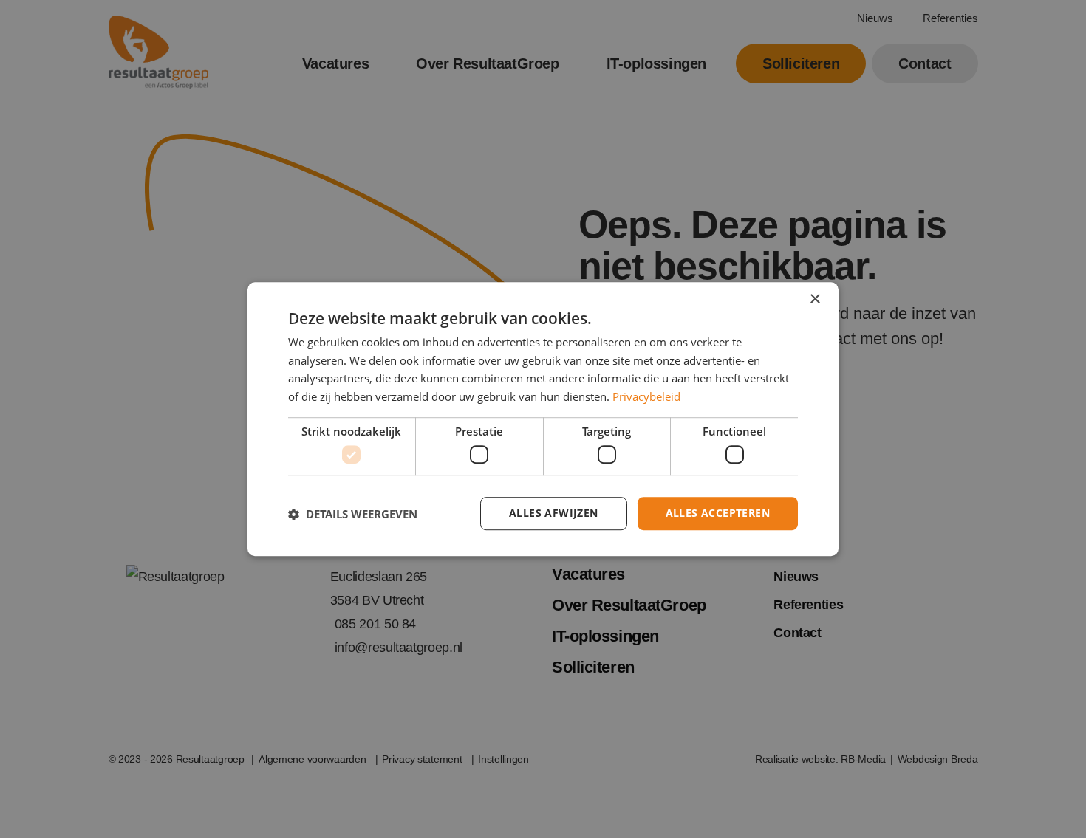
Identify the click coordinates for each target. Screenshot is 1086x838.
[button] (352, 514)
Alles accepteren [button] (718, 513)
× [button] (814, 299)
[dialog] (543, 419)
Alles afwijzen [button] (553, 513)
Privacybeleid (646, 396)
